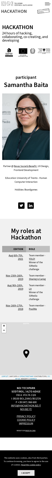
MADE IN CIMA (30, 430)
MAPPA (26, 351)
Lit (30, 288)
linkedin (30, 205)
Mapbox (33, 379)
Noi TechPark (16, 3)
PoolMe (33, 309)
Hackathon (14, 11)
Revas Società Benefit (25, 166)
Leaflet (5, 376)
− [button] (4, 330)
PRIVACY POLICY (26, 416)
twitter (21, 205)
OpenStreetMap (26, 376)
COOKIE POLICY (26, 420)
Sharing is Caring (37, 279)
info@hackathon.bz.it (26, 405)
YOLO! (32, 258)
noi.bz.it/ (26, 409)
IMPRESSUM (26, 423)
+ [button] (4, 326)
